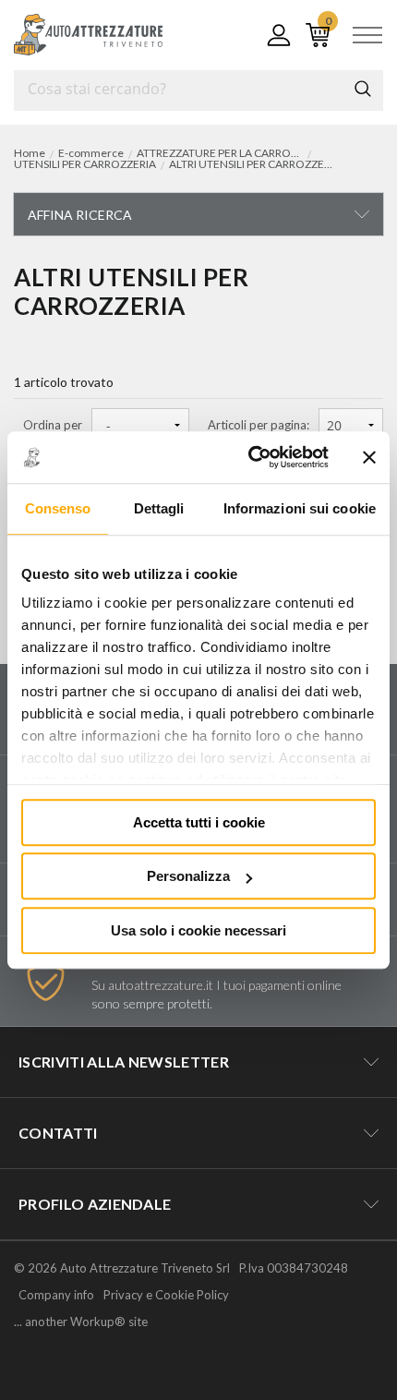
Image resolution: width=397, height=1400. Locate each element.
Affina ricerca (80, 215)
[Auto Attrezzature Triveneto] (88, 34)
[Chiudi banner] (369, 457)
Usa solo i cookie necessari (198, 930)
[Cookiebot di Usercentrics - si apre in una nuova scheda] (250, 457)
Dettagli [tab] (159, 508)
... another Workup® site (81, 1322)
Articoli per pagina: (258, 425)
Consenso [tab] (58, 508)
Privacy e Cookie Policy (166, 1294)
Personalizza (188, 876)
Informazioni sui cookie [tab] (299, 508)
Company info (56, 1294)
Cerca (363, 88)
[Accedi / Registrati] (275, 35)
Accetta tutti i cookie (199, 822)
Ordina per (52, 425)
